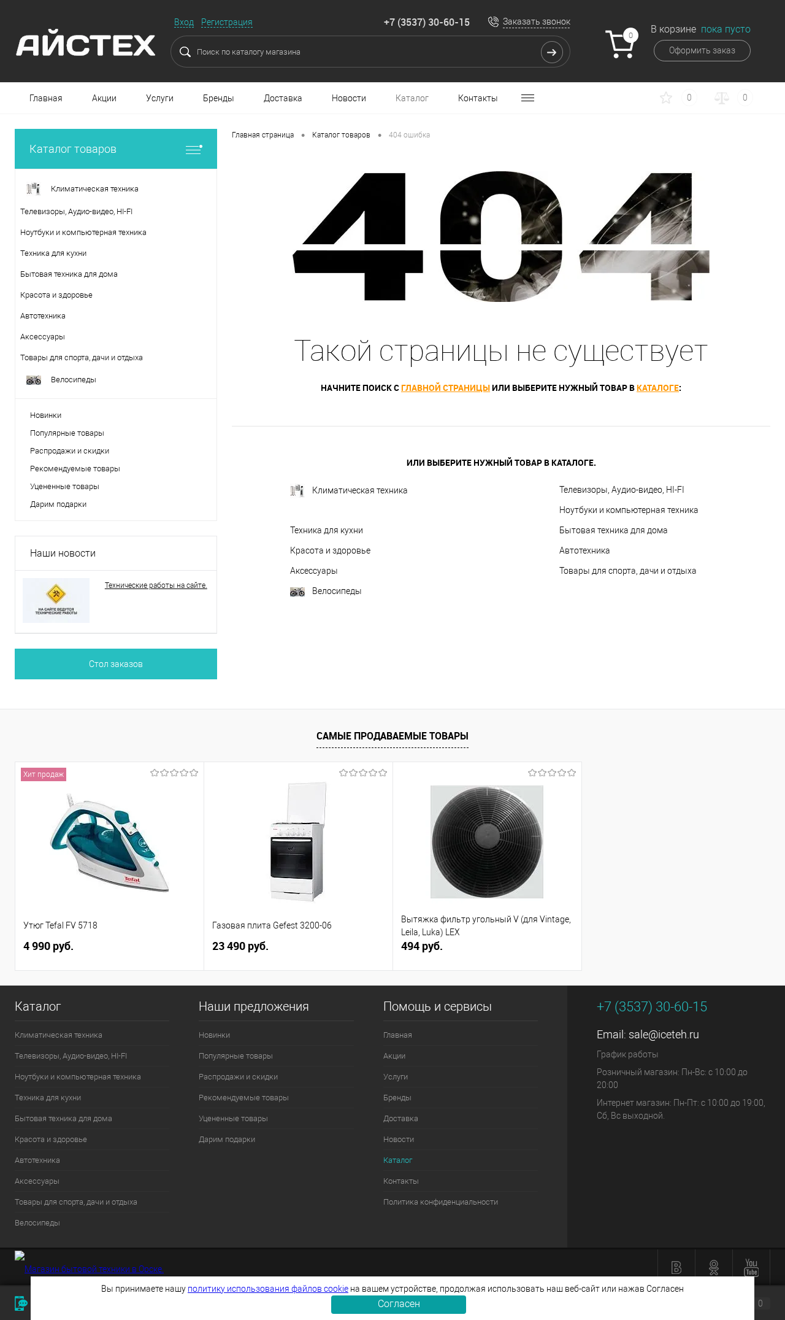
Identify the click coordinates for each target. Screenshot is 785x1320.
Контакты (478, 98)
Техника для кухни (326, 530)
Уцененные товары (64, 486)
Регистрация (227, 22)
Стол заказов (116, 664)
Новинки (45, 415)
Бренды (218, 98)
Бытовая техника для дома (613, 530)
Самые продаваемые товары (392, 736)
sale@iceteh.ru (664, 1034)
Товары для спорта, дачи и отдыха (628, 571)
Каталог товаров (73, 148)
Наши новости (63, 553)
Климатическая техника (360, 490)
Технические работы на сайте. (156, 585)
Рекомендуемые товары (75, 468)
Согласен (399, 1304)
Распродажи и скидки (69, 450)
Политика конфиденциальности (440, 1201)
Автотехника (584, 550)
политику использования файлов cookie (268, 1289)
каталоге (658, 387)
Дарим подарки (58, 504)
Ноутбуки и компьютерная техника (629, 510)
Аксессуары (314, 571)
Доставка (283, 98)
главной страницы (445, 387)
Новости (349, 98)
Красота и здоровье (330, 550)
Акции (104, 98)
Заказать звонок (536, 21)
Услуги (160, 98)
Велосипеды (337, 591)
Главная (46, 98)
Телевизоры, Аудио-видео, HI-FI (621, 490)
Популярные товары (67, 433)
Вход (184, 22)
